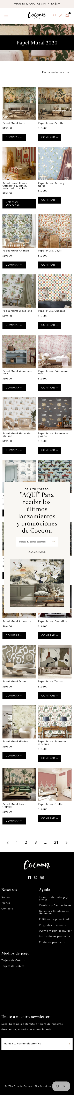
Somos (5, 897)
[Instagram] (35, 877)
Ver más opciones (13, 203)
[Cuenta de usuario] (60, 15)
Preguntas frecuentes (53, 925)
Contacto (7, 909)
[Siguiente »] (66, 843)
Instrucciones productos (55, 936)
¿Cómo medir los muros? (55, 931)
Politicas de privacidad (54, 919)
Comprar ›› (14, 137)
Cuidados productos (52, 942)
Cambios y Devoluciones (55, 905)
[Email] (42, 877)
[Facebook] (29, 877)
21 (56, 843)
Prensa (5, 903)
